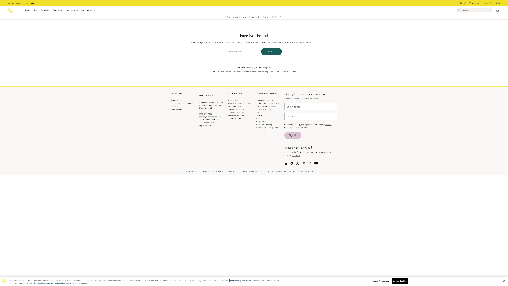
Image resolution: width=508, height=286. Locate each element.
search (271, 51)
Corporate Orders (235, 118)
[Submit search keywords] (459, 9)
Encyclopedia (261, 121)
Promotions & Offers (264, 100)
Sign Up (293, 135)
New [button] (36, 10)
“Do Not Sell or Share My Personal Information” (52, 283)
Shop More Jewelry (264, 124)
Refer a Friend (176, 109)
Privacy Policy (302, 128)
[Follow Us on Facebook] (292, 163)
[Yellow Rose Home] (29, 3)
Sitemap (231, 171)
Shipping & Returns (235, 106)
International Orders (236, 112)
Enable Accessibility (492, 3)
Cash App (260, 115)
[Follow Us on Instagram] (286, 163)
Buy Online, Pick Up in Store (239, 103)
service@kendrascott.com (210, 117)
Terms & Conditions (236, 109)
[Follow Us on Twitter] (298, 163)
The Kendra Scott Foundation (183, 103)
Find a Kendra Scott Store (209, 120)
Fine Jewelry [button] (59, 10)
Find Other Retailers (207, 123)
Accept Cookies (400, 281)
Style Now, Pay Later (264, 109)
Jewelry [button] (28, 10)
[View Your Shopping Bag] (497, 10)
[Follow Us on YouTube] (316, 163)
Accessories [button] (72, 10)
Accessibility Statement (213, 171)
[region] (254, 281)
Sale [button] (83, 10)
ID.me (258, 118)
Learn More (296, 155)
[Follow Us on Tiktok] (310, 163)
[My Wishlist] (465, 3)
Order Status (233, 100)
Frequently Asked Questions (268, 103)
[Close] (504, 281)
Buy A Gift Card (205, 125)
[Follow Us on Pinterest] (304, 163)
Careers (174, 106)
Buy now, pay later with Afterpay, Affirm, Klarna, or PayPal (252, 17)
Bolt (257, 112)
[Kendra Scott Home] (14, 3)
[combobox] (474, 10)
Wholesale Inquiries (236, 115)
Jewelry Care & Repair (265, 106)
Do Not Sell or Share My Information (280, 171)
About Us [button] (91, 10)
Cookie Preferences (249, 171)
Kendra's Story (177, 100)
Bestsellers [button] (46, 10)
